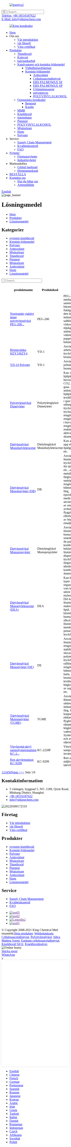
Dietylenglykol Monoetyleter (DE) (22, 665)
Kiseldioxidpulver (36, 944)
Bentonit (30, 103)
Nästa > (16, 772)
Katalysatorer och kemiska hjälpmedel (41, 64)
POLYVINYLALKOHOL (50, 96)
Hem (12, 32)
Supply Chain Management (34, 142)
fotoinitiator (24, 117)
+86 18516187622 (21, 796)
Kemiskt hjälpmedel (37, 71)
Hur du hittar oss (27, 181)
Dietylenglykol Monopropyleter (20, 550)
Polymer (22, 135)
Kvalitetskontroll (27, 146)
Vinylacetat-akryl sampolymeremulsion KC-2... (23, 750)
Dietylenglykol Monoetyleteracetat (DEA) (22, 606)
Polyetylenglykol (41, 937)
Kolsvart (22, 57)
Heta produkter (23, 933)
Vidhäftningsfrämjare (38, 68)
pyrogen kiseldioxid (21, 238)
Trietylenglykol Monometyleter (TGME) (19, 719)
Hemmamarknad (27, 170)
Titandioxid (24, 53)
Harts (20, 131)
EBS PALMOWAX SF (48, 82)
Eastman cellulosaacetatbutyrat (40, 940)
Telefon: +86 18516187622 (19, 15)
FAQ (20, 149)
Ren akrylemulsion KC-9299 (22, 761)
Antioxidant (40, 75)
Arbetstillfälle (25, 185)
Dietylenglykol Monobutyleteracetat (23, 446)
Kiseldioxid (24, 114)
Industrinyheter (26, 160)
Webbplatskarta (43, 933)
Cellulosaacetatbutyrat (47, 78)
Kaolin (29, 107)
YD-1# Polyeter (20, 365)
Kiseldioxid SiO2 (12, 944)
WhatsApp (8, 954)
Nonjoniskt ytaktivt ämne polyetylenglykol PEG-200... (22, 319)
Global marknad (27, 167)
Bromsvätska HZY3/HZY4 (18, 351)
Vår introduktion (27, 39)
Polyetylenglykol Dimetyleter (20, 404)
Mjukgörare (24, 128)
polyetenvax (40, 92)
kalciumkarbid (26, 61)
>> (22, 772)
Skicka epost (9, 951)
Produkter (15, 50)
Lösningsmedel (18, 221)
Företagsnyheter (27, 156)
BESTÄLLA (17, 174)
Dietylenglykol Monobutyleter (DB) (23, 489)
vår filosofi (24, 43)
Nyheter (14, 153)
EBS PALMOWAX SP (48, 85)
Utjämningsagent (43, 89)
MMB (21, 110)
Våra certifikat (26, 46)
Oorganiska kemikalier (31, 100)
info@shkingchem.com (23, 799)
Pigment (22, 121)
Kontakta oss (17, 177)
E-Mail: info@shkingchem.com (21, 19)
